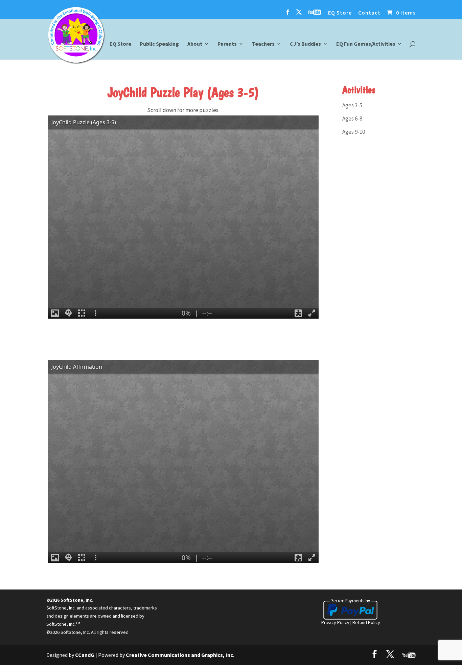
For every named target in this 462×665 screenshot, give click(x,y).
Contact (369, 13)
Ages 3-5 (352, 105)
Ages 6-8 (352, 118)
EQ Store (340, 13)
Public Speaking (159, 44)
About (194, 44)
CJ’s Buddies (305, 44)
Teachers (263, 44)
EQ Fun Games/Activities (365, 44)
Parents (227, 44)
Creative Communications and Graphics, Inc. (180, 654)
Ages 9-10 (353, 131)
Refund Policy (366, 622)
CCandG (84, 654)
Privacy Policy (335, 622)
